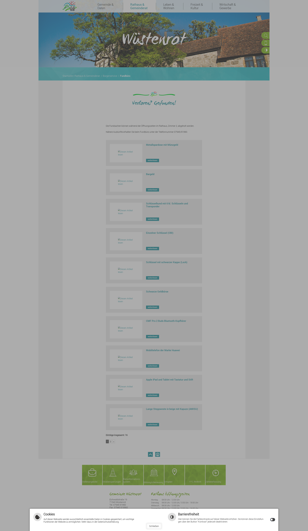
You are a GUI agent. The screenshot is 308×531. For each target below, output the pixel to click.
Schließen (154, 526)
